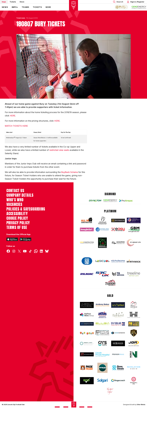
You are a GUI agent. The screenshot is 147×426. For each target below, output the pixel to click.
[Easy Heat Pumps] (118, 229)
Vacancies (14, 204)
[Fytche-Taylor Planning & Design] (102, 333)
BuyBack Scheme (69, 172)
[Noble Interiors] (134, 354)
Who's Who (15, 200)
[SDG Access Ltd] (87, 380)
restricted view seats (59, 150)
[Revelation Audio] (134, 367)
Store (22, 2)
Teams (25, 7)
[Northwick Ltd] (134, 261)
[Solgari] (102, 380)
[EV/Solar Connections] (118, 324)
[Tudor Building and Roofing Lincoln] (110, 283)
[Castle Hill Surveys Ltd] (134, 315)
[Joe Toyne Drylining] (87, 354)
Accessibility (17, 213)
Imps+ (15, 7)
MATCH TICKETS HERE (16, 126)
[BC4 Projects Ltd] (118, 220)
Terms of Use (16, 227)
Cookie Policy (17, 218)
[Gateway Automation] (118, 333)
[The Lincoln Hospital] (102, 354)
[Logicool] (102, 261)
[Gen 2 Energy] (110, 200)
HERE (12, 115)
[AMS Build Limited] (134, 305)
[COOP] (87, 261)
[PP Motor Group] (102, 368)
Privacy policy (18, 223)
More (48, 7)
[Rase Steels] (118, 368)
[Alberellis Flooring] (87, 305)
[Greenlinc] (102, 242)
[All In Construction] (87, 220)
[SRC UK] (102, 274)
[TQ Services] (118, 273)
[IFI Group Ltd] (134, 242)
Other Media (141, 404)
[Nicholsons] (118, 261)
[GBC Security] (134, 333)
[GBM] (134, 229)
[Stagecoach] (118, 380)
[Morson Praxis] (118, 354)
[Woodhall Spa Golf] (134, 381)
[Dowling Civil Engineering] (102, 229)
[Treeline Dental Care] (134, 274)
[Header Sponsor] (139, 7)
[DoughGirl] (87, 229)
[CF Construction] (87, 324)
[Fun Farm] (87, 333)
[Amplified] (118, 305)
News (5, 7)
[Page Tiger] (87, 368)
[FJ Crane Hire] (134, 324)
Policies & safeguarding (25, 209)
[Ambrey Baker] (102, 305)
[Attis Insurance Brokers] (102, 315)
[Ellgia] (102, 324)
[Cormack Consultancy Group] (134, 220)
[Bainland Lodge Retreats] (118, 315)
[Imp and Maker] (118, 343)
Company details (19, 195)
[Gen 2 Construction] (87, 243)
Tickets (13, 2)
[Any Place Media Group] (87, 315)
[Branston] (95, 200)
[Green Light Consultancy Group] (87, 343)
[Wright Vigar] (110, 391)
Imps (4, 2)
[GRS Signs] (102, 343)
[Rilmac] (87, 274)
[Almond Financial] (102, 220)
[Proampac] (126, 200)
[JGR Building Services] (134, 343)
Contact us (15, 190)
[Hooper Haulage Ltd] (118, 242)
